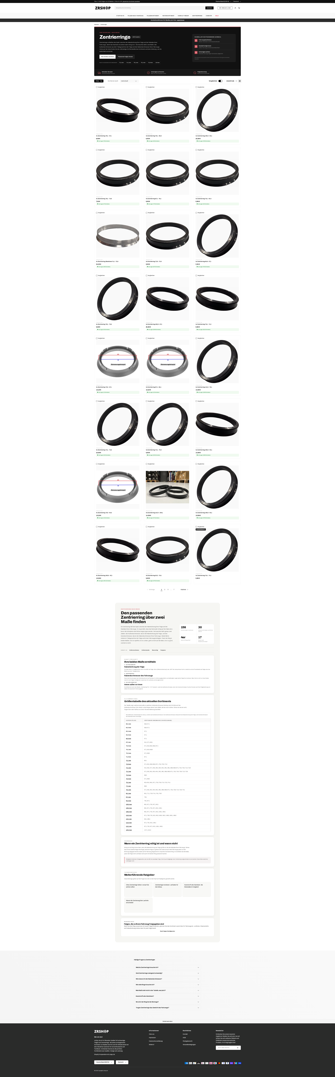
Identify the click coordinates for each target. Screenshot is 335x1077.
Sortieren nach (113, 81)
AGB (184, 1037)
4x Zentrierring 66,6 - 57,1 (203, 261)
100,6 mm (129, 804)
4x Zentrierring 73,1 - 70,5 (154, 450)
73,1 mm (121, 62)
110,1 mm (129, 819)
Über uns (151, 1034)
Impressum (152, 1037)
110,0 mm (129, 815)
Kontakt (185, 1034)
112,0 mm (129, 822)
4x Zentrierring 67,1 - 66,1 (153, 387)
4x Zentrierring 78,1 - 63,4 (203, 198)
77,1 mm (128, 786)
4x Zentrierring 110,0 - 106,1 (154, 512)
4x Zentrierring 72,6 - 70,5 (154, 261)
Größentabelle (145, 650)
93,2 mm (128, 800)
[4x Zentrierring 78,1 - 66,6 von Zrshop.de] (167, 110)
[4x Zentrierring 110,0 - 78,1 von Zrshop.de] (217, 361)
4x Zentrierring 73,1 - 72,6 (104, 450)
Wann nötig (155, 650)
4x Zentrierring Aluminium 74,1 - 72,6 (107, 261)
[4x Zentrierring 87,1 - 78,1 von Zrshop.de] (167, 173)
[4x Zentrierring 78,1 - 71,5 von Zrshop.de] (217, 298)
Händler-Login (226, 7)
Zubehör (209, 15)
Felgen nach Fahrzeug (135, 15)
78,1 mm (136, 62)
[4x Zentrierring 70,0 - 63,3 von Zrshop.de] (117, 487)
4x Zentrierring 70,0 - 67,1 (104, 387)
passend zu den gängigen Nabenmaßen (126, 1)
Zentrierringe (197, 15)
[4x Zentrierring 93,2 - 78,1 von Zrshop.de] (167, 550)
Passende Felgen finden (125, 56)
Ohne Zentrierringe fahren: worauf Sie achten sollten (137, 886)
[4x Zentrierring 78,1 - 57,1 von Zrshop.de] (117, 110)
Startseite (120, 15)
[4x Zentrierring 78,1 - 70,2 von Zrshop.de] (117, 298)
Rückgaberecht (187, 1041)
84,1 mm (128, 793)
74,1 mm (128, 62)
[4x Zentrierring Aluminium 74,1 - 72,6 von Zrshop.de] (117, 236)
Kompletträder (183, 15)
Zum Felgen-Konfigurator (167, 931)
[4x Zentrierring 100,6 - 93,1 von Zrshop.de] (217, 424)
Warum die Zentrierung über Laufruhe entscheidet (137, 901)
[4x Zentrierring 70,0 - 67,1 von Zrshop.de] (117, 361)
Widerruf (151, 1044)
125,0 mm (129, 830)
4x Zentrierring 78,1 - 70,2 (104, 324)
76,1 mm (143, 62)
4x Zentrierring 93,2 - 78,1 (154, 575)
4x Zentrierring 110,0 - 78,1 (204, 387)
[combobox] (160, 8)
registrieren (180, 20)
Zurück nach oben (167, 1021)
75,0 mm (128, 775)
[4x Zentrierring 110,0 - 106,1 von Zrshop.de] (167, 487)
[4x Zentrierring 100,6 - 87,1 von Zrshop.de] (117, 550)
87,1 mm (128, 797)
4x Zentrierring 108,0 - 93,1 (204, 512)
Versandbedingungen (189, 1044)
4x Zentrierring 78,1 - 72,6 (104, 198)
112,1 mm (129, 826)
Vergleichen (213, 81)
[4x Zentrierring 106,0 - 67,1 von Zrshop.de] (167, 298)
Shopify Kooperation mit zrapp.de (104, 1054)
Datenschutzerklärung (156, 1041)
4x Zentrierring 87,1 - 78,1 (153, 198)
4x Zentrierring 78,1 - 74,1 (203, 575)
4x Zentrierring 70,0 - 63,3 (104, 512)
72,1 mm (128, 760)
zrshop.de (105, 1070)
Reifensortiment (168, 15)
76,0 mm (128, 779)
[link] (150, 590)
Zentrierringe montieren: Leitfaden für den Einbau (166, 886)
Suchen (209, 7)
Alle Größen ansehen (107, 56)
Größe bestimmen (134, 650)
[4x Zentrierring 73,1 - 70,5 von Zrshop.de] (167, 424)
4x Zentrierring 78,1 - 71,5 (203, 324)
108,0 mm (129, 811)
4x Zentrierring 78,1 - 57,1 (103, 136)
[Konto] (235, 8)
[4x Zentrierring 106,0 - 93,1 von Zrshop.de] (217, 110)
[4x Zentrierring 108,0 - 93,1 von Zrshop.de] (217, 487)
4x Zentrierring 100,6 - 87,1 (104, 575)
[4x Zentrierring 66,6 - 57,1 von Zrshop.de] (217, 236)
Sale (217, 15)
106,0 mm (129, 808)
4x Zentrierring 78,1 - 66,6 (154, 136)
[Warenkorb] (239, 8)
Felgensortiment (153, 15)
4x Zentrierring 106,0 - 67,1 (154, 324)
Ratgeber (163, 650)
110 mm (157, 62)
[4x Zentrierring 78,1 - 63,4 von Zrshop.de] (217, 173)
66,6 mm (128, 738)
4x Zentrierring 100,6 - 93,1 (204, 450)
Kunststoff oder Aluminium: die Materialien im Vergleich (193, 886)
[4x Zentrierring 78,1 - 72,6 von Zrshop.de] (117, 173)
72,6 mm (150, 62)
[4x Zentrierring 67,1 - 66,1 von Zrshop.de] (167, 361)
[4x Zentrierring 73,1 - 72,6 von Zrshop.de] (117, 424)
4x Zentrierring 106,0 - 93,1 (204, 136)
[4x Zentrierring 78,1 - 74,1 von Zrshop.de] (217, 550)
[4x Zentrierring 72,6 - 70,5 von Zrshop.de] (167, 236)
